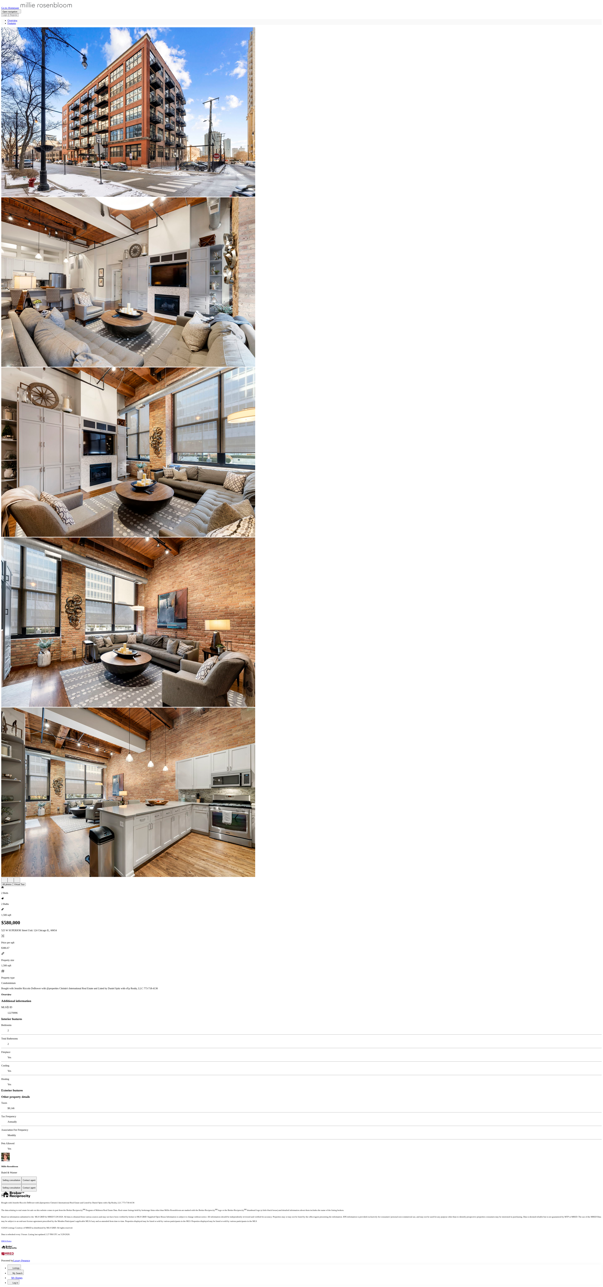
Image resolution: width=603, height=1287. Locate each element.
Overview (12, 20)
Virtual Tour (19, 884)
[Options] (4, 880)
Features (12, 23)
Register (13, 15)
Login (5, 15)
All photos (7, 884)
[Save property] (11, 880)
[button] (301, 112)
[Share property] (17, 880)
